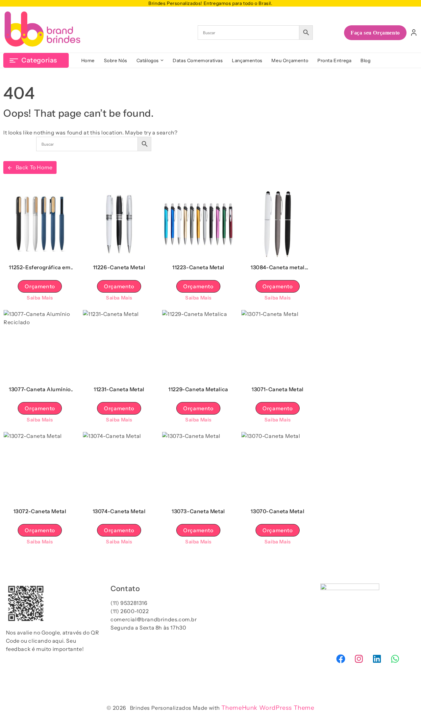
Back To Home (34, 167)
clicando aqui (45, 640)
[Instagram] (358, 658)
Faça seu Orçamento (375, 33)
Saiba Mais (40, 298)
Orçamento (40, 286)
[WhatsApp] (395, 658)
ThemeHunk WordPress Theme (267, 707)
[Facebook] (340, 658)
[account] (414, 32)
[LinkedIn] (377, 658)
